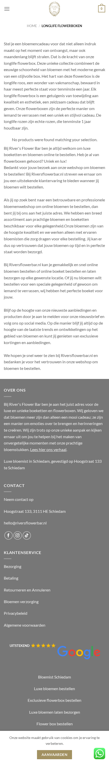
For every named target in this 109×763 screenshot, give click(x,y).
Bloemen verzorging (21, 601)
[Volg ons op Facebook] (8, 535)
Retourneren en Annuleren (27, 589)
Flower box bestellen (55, 723)
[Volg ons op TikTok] (27, 535)
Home (32, 26)
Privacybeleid (15, 613)
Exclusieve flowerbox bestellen (54, 700)
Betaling (11, 578)
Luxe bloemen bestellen (54, 688)
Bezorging (12, 566)
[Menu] (7, 9)
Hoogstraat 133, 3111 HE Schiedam (35, 511)
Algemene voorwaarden (24, 625)
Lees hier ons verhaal (48, 449)
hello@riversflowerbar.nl (25, 522)
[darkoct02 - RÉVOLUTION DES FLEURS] (54, 9)
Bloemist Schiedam (54, 676)
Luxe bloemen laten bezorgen (54, 712)
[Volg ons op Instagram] (17, 535)
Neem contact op (18, 499)
